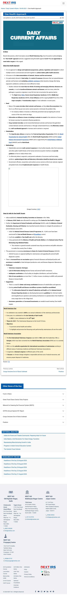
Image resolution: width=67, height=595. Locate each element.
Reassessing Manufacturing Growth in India (17, 442)
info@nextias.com (10, 530)
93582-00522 (50, 515)
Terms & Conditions (29, 576)
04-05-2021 (23, 8)
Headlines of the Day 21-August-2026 (15, 474)
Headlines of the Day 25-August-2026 (15, 464)
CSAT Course (6, 583)
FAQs (25, 569)
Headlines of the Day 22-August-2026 (15, 471)
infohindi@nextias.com (33, 519)
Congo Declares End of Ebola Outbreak (15, 371)
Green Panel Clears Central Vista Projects (15, 399)
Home (3, 8)
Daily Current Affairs (12, 8)
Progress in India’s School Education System (17, 446)
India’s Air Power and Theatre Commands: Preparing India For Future (25, 435)
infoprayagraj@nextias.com (12, 560)
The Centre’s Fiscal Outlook (12, 449)
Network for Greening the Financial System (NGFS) (18, 405)
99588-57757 (8, 558)
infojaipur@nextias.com (53, 517)
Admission (27, 567)
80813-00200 (8, 528)
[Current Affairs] (9, 3)
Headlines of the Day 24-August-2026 (15, 467)
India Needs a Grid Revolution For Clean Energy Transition (21, 439)
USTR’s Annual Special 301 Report (13, 411)
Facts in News (7, 394)
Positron (61, 371)
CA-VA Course (7, 580)
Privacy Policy (28, 574)
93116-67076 (30, 517)
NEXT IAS (11, 498)
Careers (26, 572)
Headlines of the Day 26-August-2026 (15, 460)
